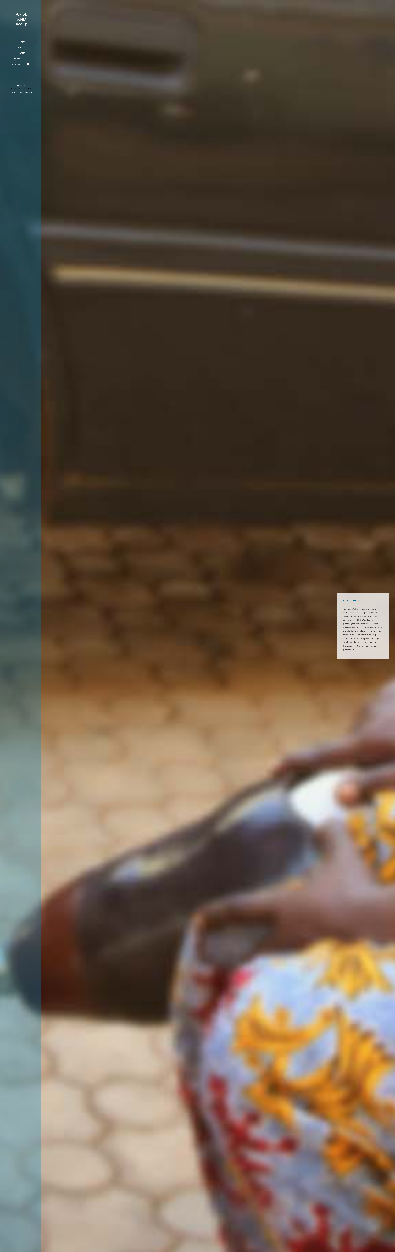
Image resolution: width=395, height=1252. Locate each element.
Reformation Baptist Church (21, 88)
